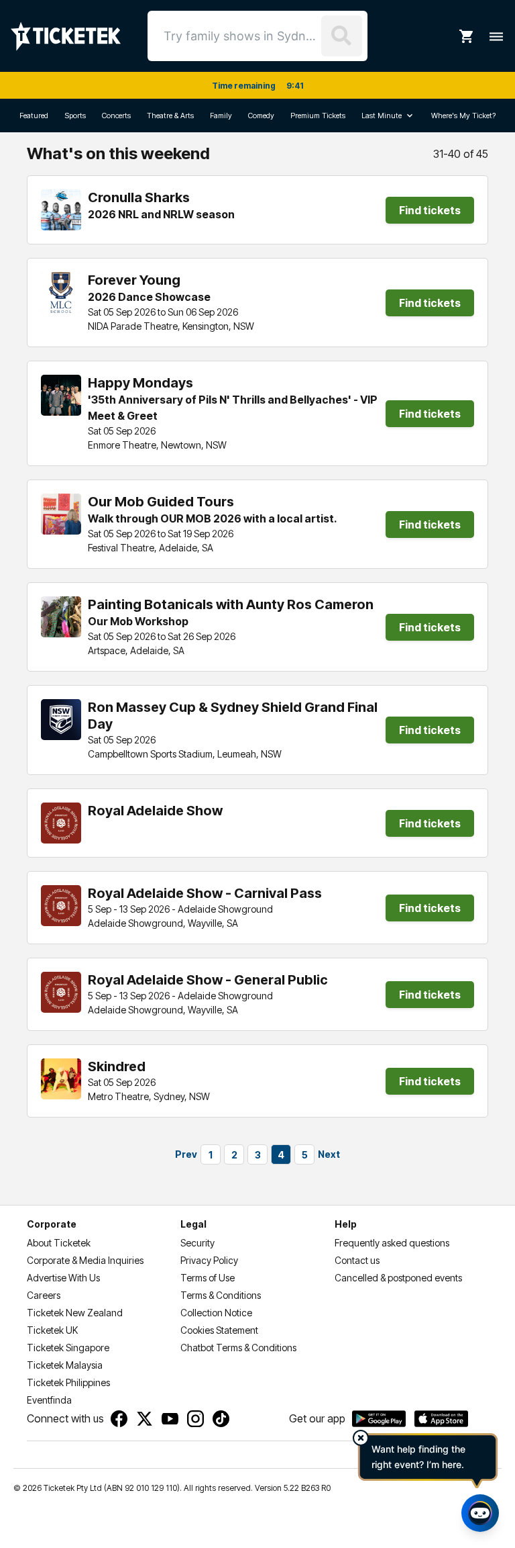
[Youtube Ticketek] (170, 1418)
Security (197, 1242)
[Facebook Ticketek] (119, 1418)
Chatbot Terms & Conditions (238, 1347)
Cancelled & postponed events (398, 1277)
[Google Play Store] (379, 1419)
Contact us (357, 1260)
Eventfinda (49, 1400)
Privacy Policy (209, 1260)
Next (329, 1154)
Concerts (116, 115)
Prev (186, 1154)
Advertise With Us (63, 1277)
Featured (33, 115)
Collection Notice (216, 1312)
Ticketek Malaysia (65, 1365)
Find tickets (430, 210)
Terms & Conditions (220, 1295)
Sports (75, 115)
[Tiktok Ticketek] (221, 1418)
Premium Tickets (317, 115)
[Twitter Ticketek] (144, 1418)
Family (221, 115)
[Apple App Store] (441, 1419)
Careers (43, 1295)
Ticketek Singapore (68, 1347)
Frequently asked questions (392, 1242)
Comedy (261, 115)
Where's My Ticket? (463, 115)
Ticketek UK (52, 1330)
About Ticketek (59, 1242)
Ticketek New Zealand (75, 1312)
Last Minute (381, 115)
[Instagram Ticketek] (195, 1418)
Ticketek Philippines (68, 1382)
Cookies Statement (219, 1330)
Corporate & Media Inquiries (85, 1260)
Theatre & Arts (170, 115)
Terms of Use (207, 1277)
